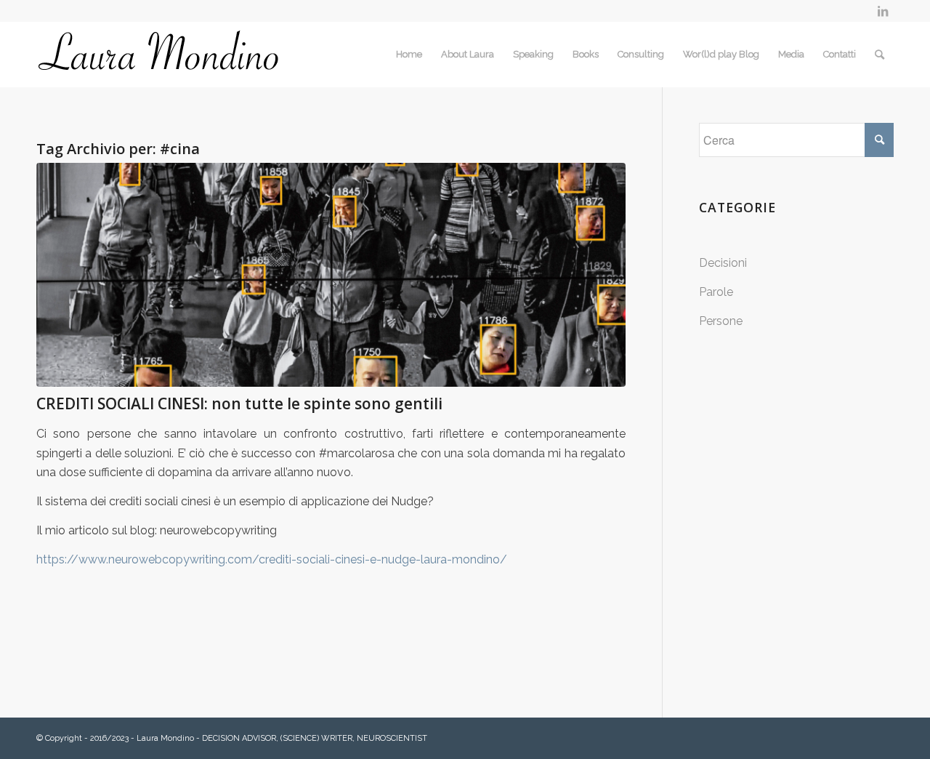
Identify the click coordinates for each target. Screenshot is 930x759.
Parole (716, 292)
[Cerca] (879, 54)
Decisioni (723, 263)
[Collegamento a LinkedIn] (883, 11)
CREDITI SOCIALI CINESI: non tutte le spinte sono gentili (239, 403)
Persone (721, 321)
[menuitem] (409, 54)
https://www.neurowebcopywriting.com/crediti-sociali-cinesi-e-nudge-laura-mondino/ (271, 559)
